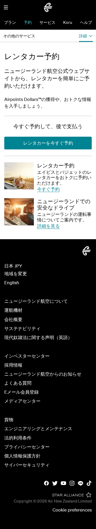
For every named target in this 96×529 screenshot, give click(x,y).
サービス (47, 22)
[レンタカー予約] (19, 175)
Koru (67, 22)
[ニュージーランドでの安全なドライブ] (19, 211)
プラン (10, 22)
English (11, 282)
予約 (28, 22)
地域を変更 (15, 273)
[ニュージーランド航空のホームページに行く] (48, 7)
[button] (6, 7)
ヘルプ (86, 22)
